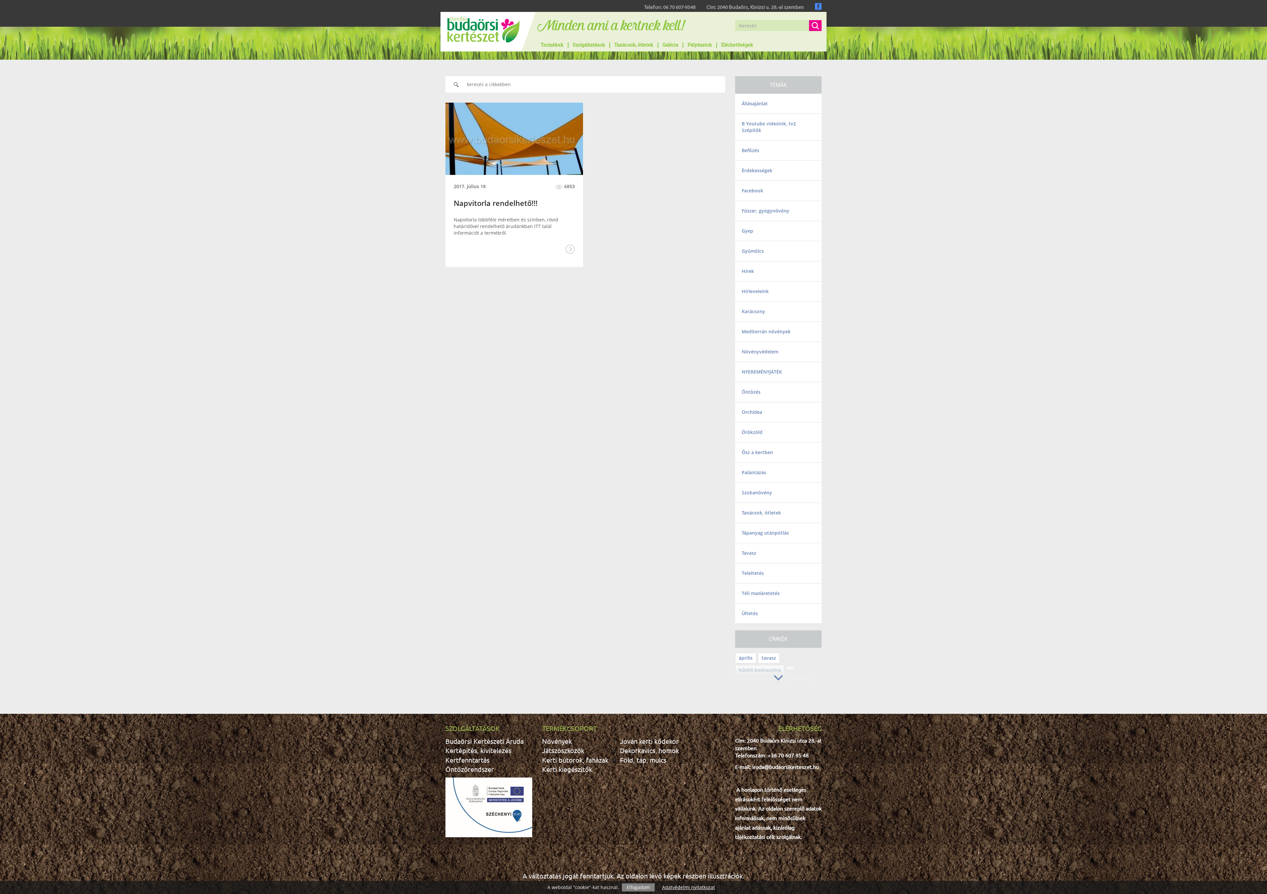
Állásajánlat (755, 103)
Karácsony (753, 311)
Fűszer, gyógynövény (765, 211)
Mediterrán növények (766, 331)
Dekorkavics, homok (649, 750)
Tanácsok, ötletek (633, 45)
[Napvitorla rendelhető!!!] (514, 139)
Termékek (552, 45)
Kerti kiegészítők (567, 769)
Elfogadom (638, 887)
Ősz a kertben (757, 452)
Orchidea (752, 412)
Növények (557, 741)
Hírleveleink (755, 291)
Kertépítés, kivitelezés (478, 750)
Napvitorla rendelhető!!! (495, 203)
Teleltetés (753, 573)
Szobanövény (757, 492)
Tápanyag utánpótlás (765, 533)
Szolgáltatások (589, 45)
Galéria (670, 45)
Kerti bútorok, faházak (575, 760)
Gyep (747, 231)
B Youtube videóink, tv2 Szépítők (769, 126)
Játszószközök (563, 750)
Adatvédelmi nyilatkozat (688, 887)
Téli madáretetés (761, 593)
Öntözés (751, 392)
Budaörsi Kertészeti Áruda (484, 741)
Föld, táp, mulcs (643, 760)
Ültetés (750, 613)
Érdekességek (757, 170)
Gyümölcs (753, 251)
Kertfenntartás (467, 760)
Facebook (752, 190)
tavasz (769, 658)
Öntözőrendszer (469, 769)
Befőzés (750, 150)
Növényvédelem (760, 351)
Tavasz (749, 553)
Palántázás (754, 472)
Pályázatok (700, 45)
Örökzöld (752, 432)
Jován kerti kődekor (649, 741)
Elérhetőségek (737, 45)
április (746, 658)
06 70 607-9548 (679, 7)
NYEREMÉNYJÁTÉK (762, 372)
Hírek (748, 271)
